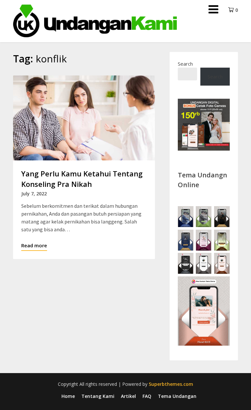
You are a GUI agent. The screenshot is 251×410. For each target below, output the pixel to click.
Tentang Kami (97, 396)
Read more (34, 245)
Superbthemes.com (171, 384)
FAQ (146, 396)
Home (68, 396)
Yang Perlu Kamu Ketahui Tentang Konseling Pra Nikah (81, 179)
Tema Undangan (177, 396)
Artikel (128, 396)
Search (185, 63)
